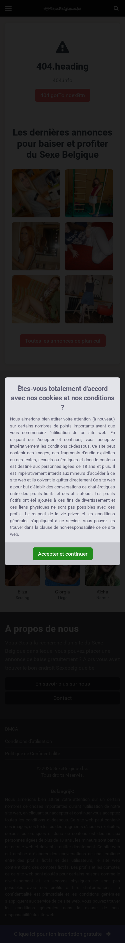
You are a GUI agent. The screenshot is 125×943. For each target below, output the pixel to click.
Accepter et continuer (62, 554)
